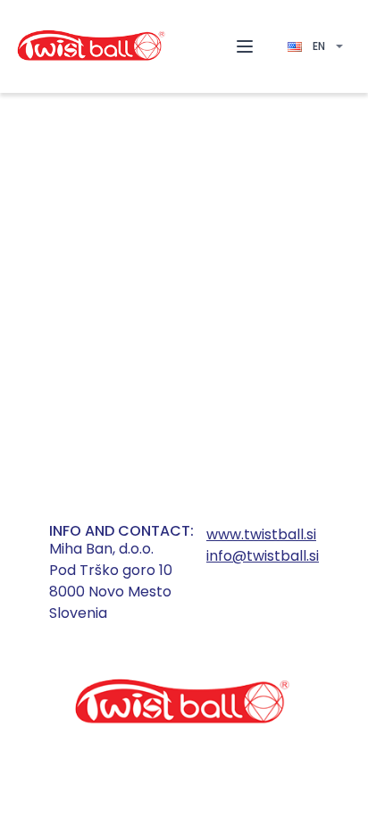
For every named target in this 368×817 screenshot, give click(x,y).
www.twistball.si (261, 534)
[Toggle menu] (245, 46)
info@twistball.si (262, 556)
